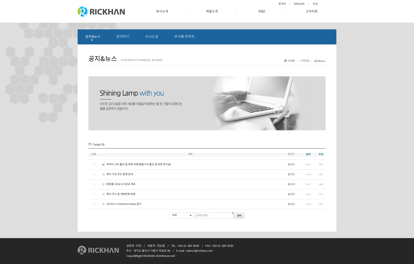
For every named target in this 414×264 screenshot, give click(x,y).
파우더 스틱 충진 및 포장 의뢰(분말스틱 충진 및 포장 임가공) (135, 164)
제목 (174, 215)
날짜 (308, 154)
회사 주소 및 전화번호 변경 (117, 194)
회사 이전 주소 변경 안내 (116, 174)
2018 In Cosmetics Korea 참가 (120, 204)
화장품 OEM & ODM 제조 (117, 184)
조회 (320, 154)
